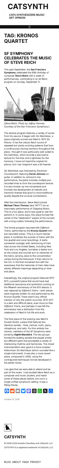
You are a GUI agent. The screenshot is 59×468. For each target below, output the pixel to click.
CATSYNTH (28, 6)
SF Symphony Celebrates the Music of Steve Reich (28, 58)
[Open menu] (29, 26)
